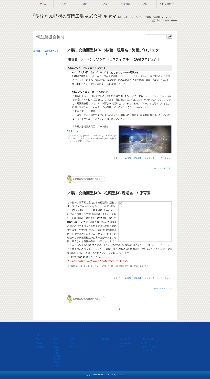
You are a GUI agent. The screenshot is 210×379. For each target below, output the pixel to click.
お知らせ (123, 346)
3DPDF (75, 266)
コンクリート (85, 136)
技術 (64, 3)
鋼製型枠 (57, 347)
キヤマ (75, 136)
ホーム (40, 335)
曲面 (107, 138)
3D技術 (39, 343)
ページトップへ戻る (187, 326)
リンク (103, 343)
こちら (92, 257)
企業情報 (104, 339)
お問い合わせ (147, 339)
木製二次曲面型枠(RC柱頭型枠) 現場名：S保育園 (109, 193)
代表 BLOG (124, 339)
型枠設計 (128, 158)
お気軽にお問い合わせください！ (88, 179)
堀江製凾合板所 (97, 138)
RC (81, 266)
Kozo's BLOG (125, 343)
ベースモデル (77, 347)
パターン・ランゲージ (81, 343)
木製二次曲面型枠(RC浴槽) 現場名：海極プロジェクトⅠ (117, 50)
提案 (105, 3)
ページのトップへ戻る (163, 168)
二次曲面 (80, 138)
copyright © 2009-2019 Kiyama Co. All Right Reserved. (105, 375)
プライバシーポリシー (150, 347)
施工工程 (57, 362)
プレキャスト (109, 266)
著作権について (147, 343)
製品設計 (57, 359)
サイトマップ (146, 350)
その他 (57, 365)
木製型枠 (137, 158)
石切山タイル (84, 141)
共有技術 (40, 347)
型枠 (87, 138)
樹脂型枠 (57, 353)
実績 (84, 3)
